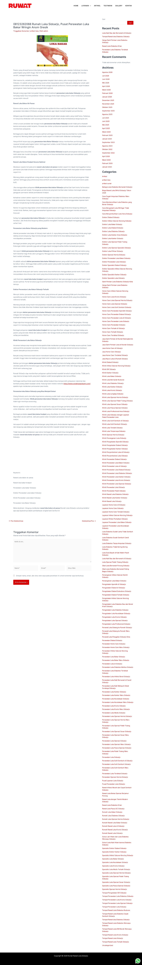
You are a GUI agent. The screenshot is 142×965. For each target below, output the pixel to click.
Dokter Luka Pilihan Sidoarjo (112, 251)
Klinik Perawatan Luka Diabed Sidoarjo (116, 470)
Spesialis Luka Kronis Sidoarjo (113, 866)
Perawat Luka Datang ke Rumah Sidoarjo (117, 627)
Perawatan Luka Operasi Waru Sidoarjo (116, 744)
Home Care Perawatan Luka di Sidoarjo (116, 318)
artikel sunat (106, 183)
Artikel (104, 176)
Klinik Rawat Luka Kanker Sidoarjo (114, 498)
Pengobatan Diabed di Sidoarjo (113, 588)
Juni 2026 (105, 79)
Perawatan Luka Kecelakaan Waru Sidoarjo (117, 702)
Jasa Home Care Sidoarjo (111, 352)
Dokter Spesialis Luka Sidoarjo (113, 278)
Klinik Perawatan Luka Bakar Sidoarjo (115, 463)
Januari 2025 (107, 139)
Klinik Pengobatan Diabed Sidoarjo (115, 445)
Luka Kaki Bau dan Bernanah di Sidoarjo (116, 33)
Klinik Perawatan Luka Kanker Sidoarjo (116, 477)
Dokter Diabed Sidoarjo (110, 217)
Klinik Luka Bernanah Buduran (113, 380)
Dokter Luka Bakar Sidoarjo (112, 224)
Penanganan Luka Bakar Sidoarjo (114, 581)
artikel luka (34, 31)
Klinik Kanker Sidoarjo (110, 373)
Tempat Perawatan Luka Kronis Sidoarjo (117, 900)
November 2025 (108, 104)
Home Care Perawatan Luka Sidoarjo (115, 321)
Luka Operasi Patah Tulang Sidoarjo (115, 562)
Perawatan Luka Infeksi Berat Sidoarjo (116, 677)
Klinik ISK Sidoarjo (109, 369)
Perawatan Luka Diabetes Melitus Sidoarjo (117, 667)
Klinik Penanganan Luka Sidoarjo (114, 438)
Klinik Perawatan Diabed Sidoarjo (114, 459)
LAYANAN (85, 6)
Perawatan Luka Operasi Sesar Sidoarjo (116, 731)
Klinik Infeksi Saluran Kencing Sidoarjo (116, 366)
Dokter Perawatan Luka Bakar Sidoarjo (116, 258)
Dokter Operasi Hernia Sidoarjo (113, 255)
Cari (103, 19)
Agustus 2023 (107, 146)
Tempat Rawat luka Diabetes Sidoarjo (116, 36)
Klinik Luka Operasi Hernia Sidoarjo (115, 397)
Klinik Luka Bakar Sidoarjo (111, 376)
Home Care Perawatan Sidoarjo (113, 325)
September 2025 (108, 111)
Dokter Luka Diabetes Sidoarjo (113, 231)
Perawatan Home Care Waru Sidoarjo (115, 647)
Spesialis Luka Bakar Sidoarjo (113, 859)
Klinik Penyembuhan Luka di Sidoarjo (115, 452)
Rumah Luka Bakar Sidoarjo (112, 812)
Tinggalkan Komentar (21, 31)
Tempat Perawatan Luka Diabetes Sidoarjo (117, 896)
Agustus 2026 (107, 72)
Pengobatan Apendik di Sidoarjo (114, 584)
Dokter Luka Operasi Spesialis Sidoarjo (116, 248)
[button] (90, 5)
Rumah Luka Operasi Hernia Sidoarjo (115, 819)
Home (76, 6)
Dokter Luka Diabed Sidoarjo (112, 228)
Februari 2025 (107, 135)
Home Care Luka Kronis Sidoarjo (114, 297)
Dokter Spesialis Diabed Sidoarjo (114, 265)
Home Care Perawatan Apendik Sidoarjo (117, 311)
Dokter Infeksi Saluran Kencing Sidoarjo (116, 221)
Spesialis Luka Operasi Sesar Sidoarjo (116, 882)
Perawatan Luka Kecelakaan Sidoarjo (115, 699)
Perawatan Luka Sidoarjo (111, 757)
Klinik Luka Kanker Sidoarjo (112, 387)
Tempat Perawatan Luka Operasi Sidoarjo (117, 903)
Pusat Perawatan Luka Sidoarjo (113, 784)
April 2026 (106, 86)
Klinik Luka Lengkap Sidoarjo (112, 394)
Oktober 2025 (107, 107)
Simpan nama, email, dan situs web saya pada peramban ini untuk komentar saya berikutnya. (50, 576)
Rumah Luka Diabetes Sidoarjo (113, 816)
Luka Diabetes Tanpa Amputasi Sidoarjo (116, 543)
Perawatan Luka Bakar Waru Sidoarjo (115, 660)
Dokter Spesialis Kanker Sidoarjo (114, 275)
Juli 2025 (105, 118)
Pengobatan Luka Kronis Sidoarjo (114, 617)
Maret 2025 (106, 132)
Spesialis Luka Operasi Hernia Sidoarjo (116, 873)
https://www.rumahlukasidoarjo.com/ (77, 384)
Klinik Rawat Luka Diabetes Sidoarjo (115, 494)
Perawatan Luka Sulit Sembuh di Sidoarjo (117, 761)
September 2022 (108, 153)
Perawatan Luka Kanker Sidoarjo (114, 692)
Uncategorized (107, 945)
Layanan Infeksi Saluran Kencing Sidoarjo (117, 515)
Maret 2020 (106, 160)
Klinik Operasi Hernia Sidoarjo (113, 435)
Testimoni (108, 6)
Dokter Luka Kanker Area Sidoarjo (114, 235)
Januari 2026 (107, 97)
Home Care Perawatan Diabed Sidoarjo (116, 314)
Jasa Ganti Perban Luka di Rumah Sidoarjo (117, 345)
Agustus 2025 (107, 114)
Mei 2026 (105, 83)
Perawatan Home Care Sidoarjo (113, 644)
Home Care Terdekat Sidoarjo (113, 335)
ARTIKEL (97, 6)
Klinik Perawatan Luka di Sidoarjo (114, 466)
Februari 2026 (107, 93)
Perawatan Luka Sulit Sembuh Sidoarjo (116, 764)
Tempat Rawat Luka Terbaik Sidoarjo (115, 942)
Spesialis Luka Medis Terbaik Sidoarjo (116, 869)
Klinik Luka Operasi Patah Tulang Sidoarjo (117, 401)
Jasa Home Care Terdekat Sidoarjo (115, 355)
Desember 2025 (108, 100)
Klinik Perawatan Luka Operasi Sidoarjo (116, 484)
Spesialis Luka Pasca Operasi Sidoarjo (116, 886)
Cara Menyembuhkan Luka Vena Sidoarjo (117, 214)
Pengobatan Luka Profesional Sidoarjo (116, 624)
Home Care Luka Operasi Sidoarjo (114, 304)
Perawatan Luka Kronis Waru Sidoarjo (116, 709)
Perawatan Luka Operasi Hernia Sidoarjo (117, 716)
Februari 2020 (107, 163)
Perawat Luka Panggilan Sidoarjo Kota (116, 637)
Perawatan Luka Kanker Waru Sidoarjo (116, 695)
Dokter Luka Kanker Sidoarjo (112, 238)
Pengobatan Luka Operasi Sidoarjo (115, 620)
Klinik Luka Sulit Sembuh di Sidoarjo (115, 421)
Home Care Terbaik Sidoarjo (112, 332)
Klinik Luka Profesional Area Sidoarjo (115, 411)
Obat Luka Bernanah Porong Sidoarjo (115, 566)
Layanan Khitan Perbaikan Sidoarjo (115, 519)
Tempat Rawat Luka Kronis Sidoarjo (115, 935)
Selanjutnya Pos (89, 521)
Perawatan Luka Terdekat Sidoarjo (114, 774)
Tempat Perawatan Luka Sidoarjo (114, 907)
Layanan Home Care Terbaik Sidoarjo (115, 512)
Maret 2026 (106, 90)
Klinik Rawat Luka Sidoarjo (112, 501)
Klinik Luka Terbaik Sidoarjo (112, 428)
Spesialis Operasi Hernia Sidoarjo (114, 889)
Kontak (128, 6)
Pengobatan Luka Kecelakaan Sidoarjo (116, 613)
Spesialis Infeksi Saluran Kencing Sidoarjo (117, 855)
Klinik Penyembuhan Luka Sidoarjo (115, 456)
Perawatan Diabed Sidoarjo (112, 640)
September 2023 (108, 142)
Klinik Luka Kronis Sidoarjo (112, 390)
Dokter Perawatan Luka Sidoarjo (114, 262)
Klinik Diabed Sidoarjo (110, 362)
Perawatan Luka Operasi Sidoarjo (114, 741)
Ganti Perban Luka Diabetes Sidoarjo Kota (117, 282)
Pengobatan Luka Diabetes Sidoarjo (115, 610)
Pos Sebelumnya (16, 521)
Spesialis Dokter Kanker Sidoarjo (114, 852)
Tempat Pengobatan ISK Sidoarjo (114, 893)
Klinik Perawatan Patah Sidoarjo (114, 491)
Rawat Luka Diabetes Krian (112, 46)
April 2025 (106, 128)
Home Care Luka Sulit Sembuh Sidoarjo (116, 307)
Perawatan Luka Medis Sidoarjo (113, 713)
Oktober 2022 (107, 149)
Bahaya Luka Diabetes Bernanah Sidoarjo (117, 187)
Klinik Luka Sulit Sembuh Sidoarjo (114, 424)
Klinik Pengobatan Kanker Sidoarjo (115, 449)
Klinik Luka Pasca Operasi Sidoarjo (115, 408)
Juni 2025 (105, 121)
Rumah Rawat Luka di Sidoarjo (113, 826)
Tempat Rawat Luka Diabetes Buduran (116, 910)
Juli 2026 (105, 76)
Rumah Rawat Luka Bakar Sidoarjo (114, 823)
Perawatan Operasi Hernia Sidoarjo (115, 777)
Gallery (118, 6)
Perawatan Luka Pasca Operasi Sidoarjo (116, 748)
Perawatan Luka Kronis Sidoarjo (114, 706)
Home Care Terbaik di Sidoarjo (113, 328)
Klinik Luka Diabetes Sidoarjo (113, 383)
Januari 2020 (107, 167)
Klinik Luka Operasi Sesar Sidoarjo (114, 404)
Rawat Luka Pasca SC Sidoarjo (113, 809)
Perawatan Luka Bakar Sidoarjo (113, 657)
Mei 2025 (105, 125)
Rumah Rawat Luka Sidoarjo (112, 833)
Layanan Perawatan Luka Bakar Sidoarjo (116, 522)
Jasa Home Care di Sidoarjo (112, 348)
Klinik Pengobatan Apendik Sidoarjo (115, 442)
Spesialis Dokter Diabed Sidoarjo (114, 848)
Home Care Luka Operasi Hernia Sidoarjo (117, 300)
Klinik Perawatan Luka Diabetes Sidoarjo (117, 473)
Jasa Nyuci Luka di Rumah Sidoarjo (115, 359)
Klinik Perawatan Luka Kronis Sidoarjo (116, 480)
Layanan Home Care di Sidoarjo (113, 505)
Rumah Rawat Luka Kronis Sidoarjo (115, 830)
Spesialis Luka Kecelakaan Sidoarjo (115, 862)
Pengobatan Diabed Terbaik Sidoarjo (115, 595)
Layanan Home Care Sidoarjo (112, 508)
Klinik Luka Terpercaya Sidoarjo (113, 431)
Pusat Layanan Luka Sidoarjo (112, 781)
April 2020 (106, 156)
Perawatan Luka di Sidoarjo (112, 664)
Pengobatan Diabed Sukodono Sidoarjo (116, 591)
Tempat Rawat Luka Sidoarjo (112, 938)
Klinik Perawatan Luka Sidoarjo (113, 487)
